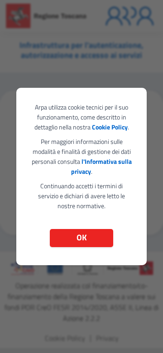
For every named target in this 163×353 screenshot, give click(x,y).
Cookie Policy (110, 127)
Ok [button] (82, 237)
